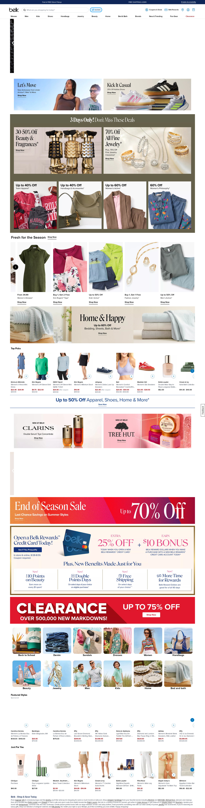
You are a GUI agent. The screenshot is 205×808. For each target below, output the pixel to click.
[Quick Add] (26, 376)
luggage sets (20, 800)
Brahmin (151, 800)
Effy (53, 807)
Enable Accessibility (188, 2)
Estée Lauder (33, 802)
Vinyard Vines (167, 802)
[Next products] (185, 267)
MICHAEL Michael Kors (166, 800)
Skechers (179, 802)
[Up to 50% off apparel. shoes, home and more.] (102, 401)
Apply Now (72, 2)
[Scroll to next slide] (192, 371)
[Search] (24, 10)
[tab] (99, 71)
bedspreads (23, 804)
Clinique (44, 802)
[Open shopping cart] (193, 9)
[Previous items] (13, 43)
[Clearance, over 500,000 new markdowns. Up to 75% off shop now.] (102, 610)
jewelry (48, 800)
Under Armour (142, 802)
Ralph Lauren (92, 802)
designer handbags (114, 800)
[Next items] (192, 43)
